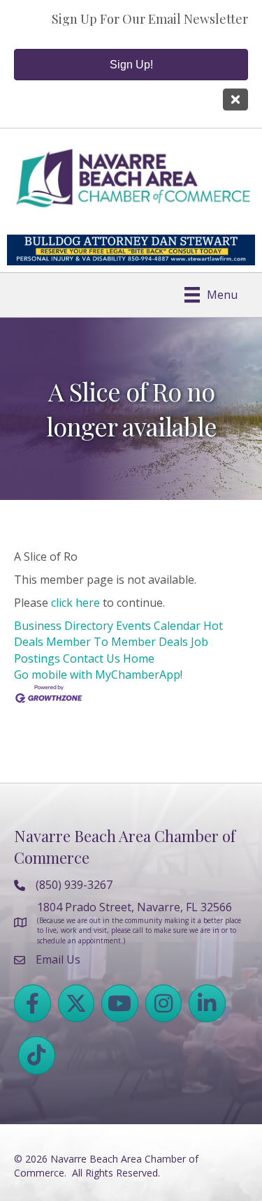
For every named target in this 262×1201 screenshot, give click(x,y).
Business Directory (63, 625)
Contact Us (91, 658)
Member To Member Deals (117, 641)
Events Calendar (158, 625)
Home (138, 658)
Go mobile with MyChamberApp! (98, 674)
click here (75, 602)
